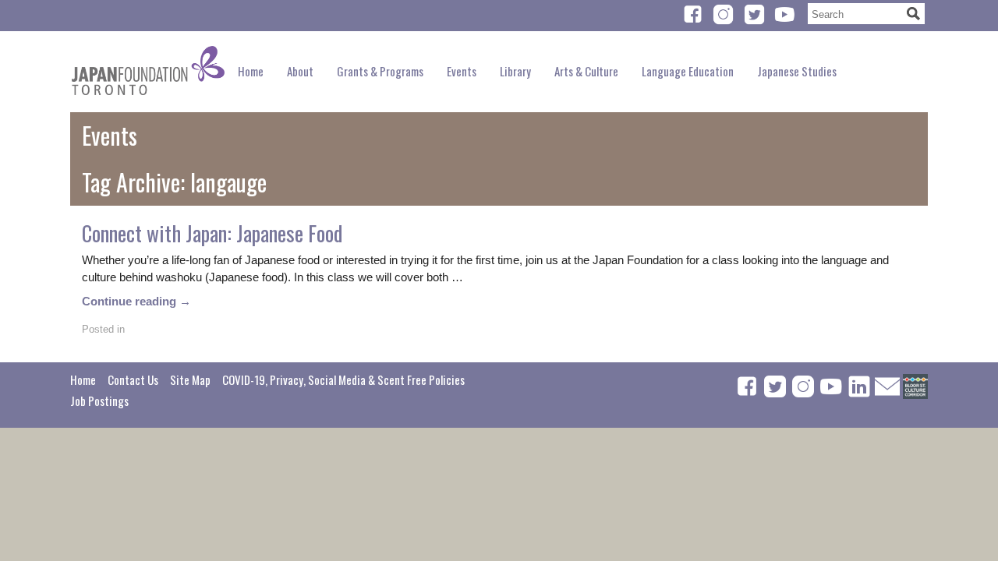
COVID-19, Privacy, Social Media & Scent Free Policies (343, 379)
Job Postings (99, 400)
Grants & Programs (380, 70)
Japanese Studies (797, 70)
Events (461, 70)
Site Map (190, 379)
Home (251, 70)
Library (515, 70)
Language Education (688, 70)
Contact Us (133, 379)
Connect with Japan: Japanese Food (212, 233)
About (300, 70)
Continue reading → (136, 301)
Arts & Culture (586, 70)
